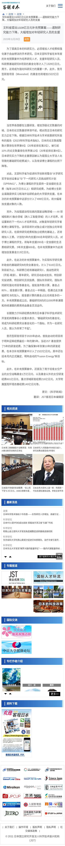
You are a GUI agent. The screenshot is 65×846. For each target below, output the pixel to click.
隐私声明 (51, 827)
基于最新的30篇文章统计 (49, 557)
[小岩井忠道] (11, 679)
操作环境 (23, 827)
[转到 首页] (3, 14)
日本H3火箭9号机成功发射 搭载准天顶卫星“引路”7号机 (28, 523)
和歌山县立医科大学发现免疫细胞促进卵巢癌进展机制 (27, 531)
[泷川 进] (32, 679)
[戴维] (52, 679)
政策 (11, 14)
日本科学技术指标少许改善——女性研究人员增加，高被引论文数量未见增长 (32, 514)
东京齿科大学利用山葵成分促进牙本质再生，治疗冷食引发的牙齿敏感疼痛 (32, 540)
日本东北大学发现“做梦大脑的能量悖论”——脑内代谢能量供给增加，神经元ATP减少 (32, 548)
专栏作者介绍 (15, 661)
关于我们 (51, 5)
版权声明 (37, 827)
